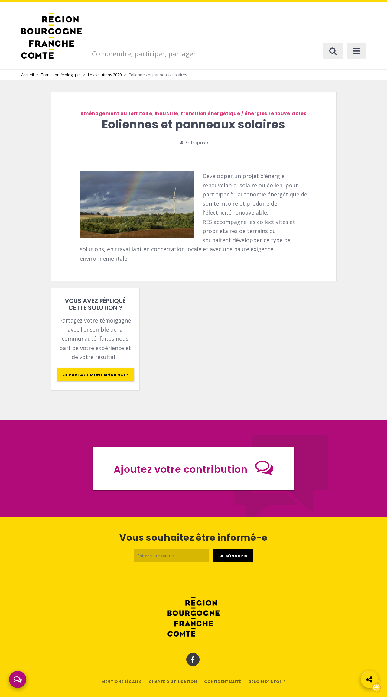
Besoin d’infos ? (267, 681)
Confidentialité (222, 681)
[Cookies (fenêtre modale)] (376, 686)
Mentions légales (121, 681)
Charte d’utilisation (173, 681)
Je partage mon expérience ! (95, 375)
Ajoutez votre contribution (181, 469)
